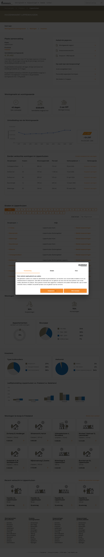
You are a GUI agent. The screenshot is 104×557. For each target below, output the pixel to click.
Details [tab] (52, 270)
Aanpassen (51, 290)
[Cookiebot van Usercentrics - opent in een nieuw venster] (80, 265)
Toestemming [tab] (27, 270)
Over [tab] (76, 270)
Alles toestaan (75, 290)
